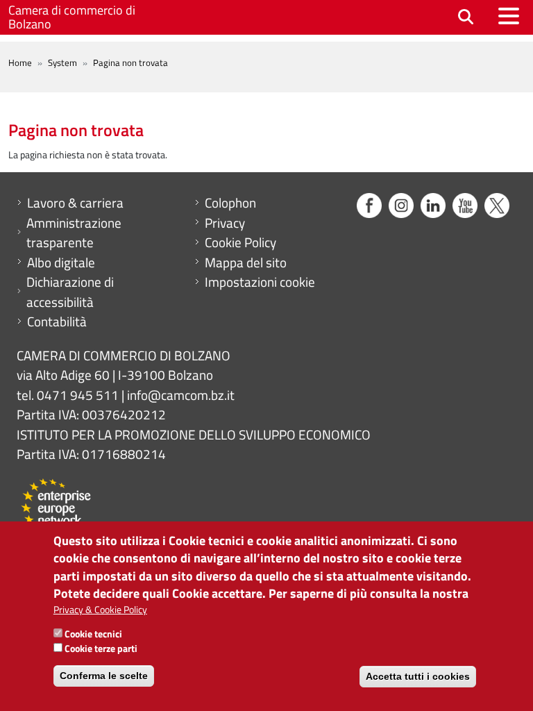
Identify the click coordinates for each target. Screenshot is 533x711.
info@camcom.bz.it (181, 395)
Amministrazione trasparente (73, 233)
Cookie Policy (240, 242)
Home (20, 62)
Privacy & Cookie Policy (100, 609)
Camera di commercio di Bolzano (71, 17)
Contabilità (57, 321)
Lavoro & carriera (75, 202)
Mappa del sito (246, 262)
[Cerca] (466, 18)
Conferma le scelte (104, 675)
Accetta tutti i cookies (418, 676)
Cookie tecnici (93, 633)
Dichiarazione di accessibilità (70, 292)
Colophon (230, 202)
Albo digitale (61, 262)
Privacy (225, 223)
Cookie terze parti (101, 648)
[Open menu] (509, 16)
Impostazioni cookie (260, 282)
